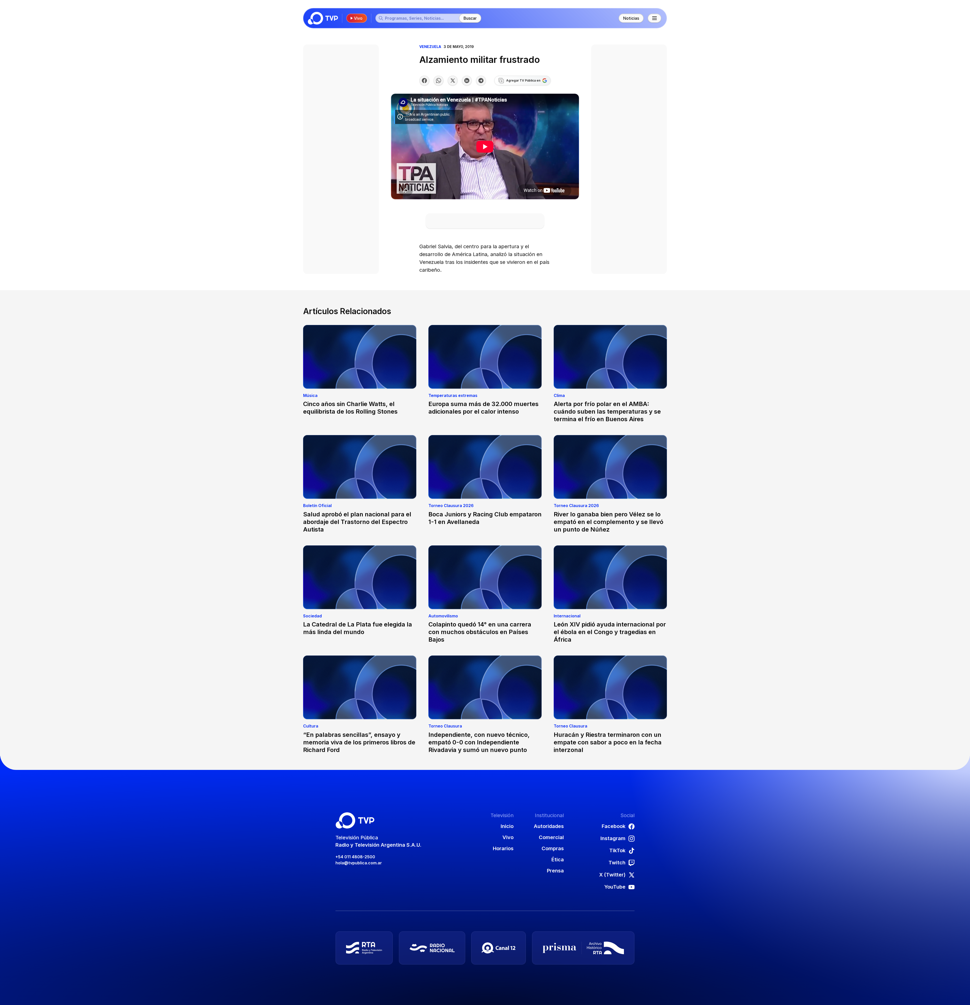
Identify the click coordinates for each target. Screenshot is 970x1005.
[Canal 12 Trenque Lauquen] (498, 948)
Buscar (470, 18)
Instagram (612, 838)
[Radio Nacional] (432, 948)
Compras (553, 848)
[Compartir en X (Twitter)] (453, 81)
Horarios (503, 848)
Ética (557, 860)
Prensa (555, 871)
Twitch (617, 863)
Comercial (551, 837)
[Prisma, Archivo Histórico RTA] (583, 948)
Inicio (507, 826)
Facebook (613, 826)
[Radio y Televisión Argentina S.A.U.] (364, 948)
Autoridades (549, 826)
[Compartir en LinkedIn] (467, 81)
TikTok (617, 850)
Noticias (631, 18)
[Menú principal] (654, 18)
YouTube (614, 887)
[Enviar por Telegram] (481, 81)
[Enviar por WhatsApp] (438, 81)
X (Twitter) (612, 875)
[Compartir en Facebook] (424, 81)
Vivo (358, 18)
